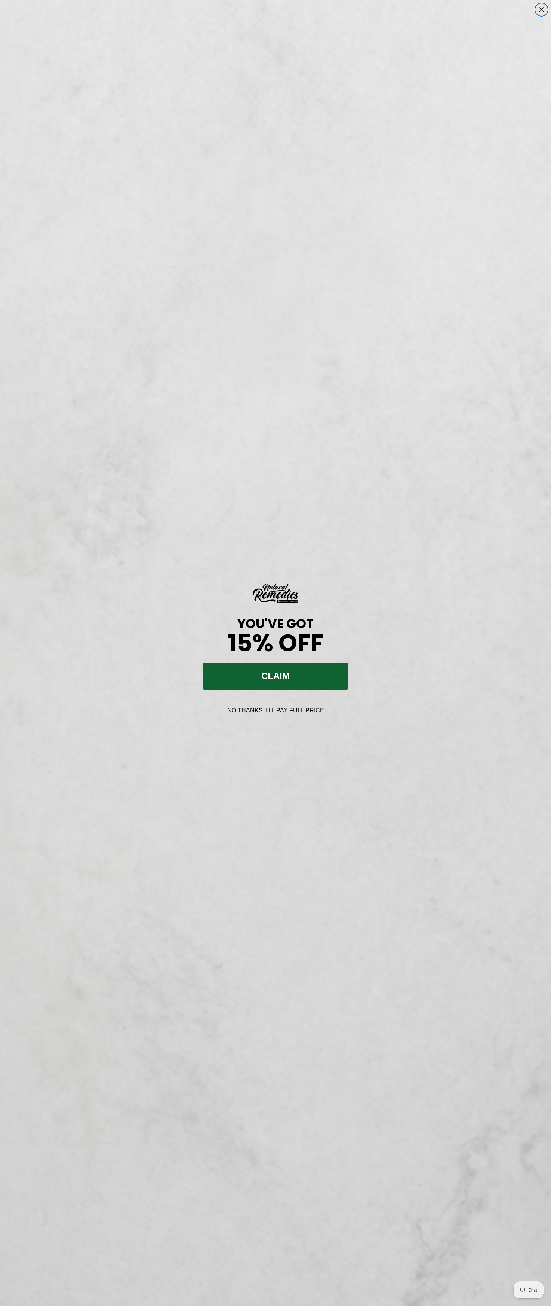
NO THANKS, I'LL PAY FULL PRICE (275, 710)
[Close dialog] (541, 9)
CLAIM (275, 676)
